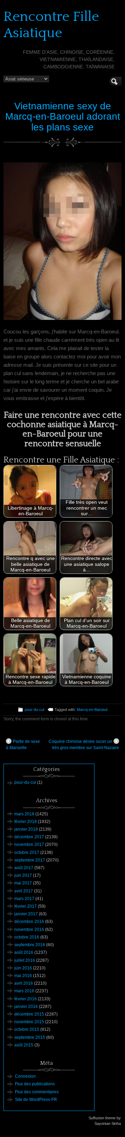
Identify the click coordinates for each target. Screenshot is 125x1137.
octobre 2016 (26, 937)
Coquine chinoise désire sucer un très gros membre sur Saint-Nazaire (84, 744)
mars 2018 (24, 814)
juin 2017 (23, 875)
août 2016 (23, 952)
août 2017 (23, 867)
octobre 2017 (26, 852)
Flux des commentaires (37, 1091)
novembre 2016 (29, 929)
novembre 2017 (29, 844)
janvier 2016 (26, 1006)
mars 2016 (24, 990)
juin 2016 (23, 968)
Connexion (25, 1076)
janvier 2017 (26, 913)
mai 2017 (23, 883)
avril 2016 (23, 983)
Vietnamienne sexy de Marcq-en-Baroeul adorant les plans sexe (62, 117)
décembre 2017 (29, 836)
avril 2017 (23, 891)
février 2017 (25, 906)
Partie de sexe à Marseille (23, 744)
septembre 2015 (29, 1037)
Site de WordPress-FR (36, 1099)
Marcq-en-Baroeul (92, 709)
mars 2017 (24, 898)
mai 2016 (23, 975)
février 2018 (25, 821)
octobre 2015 (26, 1029)
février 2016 (25, 998)
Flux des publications (35, 1083)
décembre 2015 (29, 1014)
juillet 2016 (24, 960)
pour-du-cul (34, 709)
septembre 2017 (29, 860)
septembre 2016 (29, 944)
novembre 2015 (29, 1021)
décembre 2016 (29, 921)
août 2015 (23, 1045)
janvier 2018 (26, 829)
